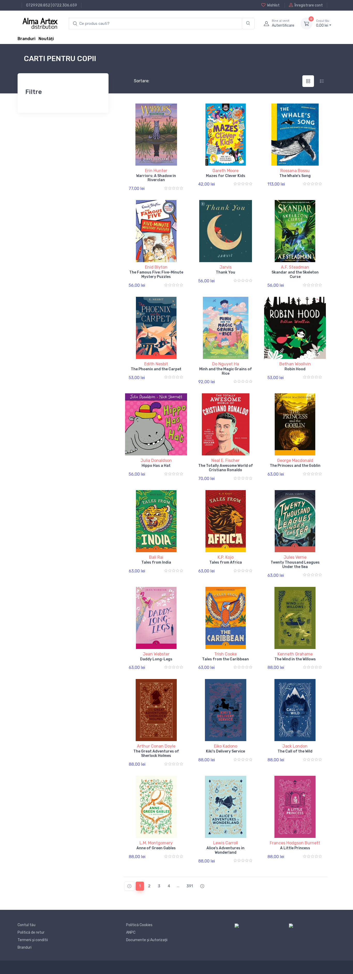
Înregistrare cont (309, 5)
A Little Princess (295, 848)
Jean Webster (156, 654)
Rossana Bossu (295, 170)
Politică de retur (31, 932)
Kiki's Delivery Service (225, 751)
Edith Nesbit (156, 363)
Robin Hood (295, 369)
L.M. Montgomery (156, 842)
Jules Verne (295, 557)
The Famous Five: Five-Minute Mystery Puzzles (156, 274)
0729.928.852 (38, 5)
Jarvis (226, 267)
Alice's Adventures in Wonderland (225, 850)
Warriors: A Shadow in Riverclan (156, 178)
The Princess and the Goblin (295, 465)
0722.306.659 (64, 5)
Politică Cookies (139, 925)
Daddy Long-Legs (156, 659)
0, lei (322, 23)
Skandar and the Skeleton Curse (295, 274)
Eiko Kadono (225, 746)
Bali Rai (156, 557)
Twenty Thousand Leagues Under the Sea (295, 564)
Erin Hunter (156, 170)
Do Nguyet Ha (225, 363)
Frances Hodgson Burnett (295, 842)
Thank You (225, 272)
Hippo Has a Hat (156, 465)
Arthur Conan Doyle (156, 746)
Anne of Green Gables (156, 848)
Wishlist (273, 5)
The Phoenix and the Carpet (156, 369)
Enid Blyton (156, 267)
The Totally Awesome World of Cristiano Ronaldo (225, 467)
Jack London (295, 746)
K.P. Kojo (226, 557)
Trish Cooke (225, 654)
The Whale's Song (295, 176)
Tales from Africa (225, 562)
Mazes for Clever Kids (225, 176)
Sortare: (137, 80)
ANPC (130, 932)
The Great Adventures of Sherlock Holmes (156, 753)
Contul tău (26, 925)
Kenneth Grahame (295, 654)
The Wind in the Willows (295, 659)
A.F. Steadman (295, 267)
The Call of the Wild (295, 751)
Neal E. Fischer (225, 460)
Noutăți (46, 38)
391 (190, 886)
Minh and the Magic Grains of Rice (225, 371)
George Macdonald (295, 460)
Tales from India (156, 562)
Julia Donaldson (156, 460)
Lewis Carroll (225, 842)
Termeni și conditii (33, 940)
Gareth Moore (225, 170)
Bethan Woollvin (295, 363)
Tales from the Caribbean (225, 659)
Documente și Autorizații (146, 940)
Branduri (26, 38)
